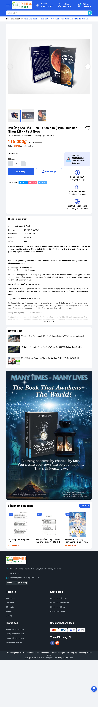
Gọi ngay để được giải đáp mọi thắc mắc (79, 159)
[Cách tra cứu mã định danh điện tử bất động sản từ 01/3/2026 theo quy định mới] (14, 339)
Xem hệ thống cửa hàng (17, 583)
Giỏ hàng (86, 5)
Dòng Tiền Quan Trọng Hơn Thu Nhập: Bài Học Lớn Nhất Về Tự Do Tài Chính (50, 358)
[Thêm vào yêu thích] (87, 128)
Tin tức (9, 612)
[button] (87, 66)
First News (19, 19)
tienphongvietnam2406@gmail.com (24, 578)
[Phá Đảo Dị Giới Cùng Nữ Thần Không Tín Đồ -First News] (77, 524)
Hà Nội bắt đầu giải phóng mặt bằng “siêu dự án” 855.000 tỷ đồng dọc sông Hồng (52, 347)
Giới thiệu (10, 603)
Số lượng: (11, 159)
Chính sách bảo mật (58, 598)
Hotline (47, 5)
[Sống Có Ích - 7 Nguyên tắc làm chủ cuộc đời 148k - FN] (49, 524)
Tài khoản (68, 5)
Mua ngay (20, 172)
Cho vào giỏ (50, 172)
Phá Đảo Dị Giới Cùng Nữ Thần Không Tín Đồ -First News (75, 542)
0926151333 (14, 573)
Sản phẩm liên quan (20, 505)
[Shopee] (57, 643)
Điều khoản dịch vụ (14, 643)
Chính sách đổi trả (57, 607)
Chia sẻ (24, 182)
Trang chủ (10, 19)
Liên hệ (9, 616)
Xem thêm (85, 506)
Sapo (71, 658)
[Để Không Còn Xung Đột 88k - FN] (20, 524)
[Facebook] (52, 643)
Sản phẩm (10, 607)
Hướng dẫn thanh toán (15, 634)
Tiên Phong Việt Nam (49, 658)
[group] (49, 67)
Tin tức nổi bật (15, 331)
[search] (90, 13)
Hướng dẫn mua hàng (15, 630)
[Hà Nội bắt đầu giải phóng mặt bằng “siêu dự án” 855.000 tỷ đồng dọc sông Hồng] (14, 350)
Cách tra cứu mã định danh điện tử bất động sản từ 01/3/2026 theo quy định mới (52, 336)
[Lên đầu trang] (94, 695)
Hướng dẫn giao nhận (15, 638)
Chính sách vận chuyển (59, 603)
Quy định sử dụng (57, 612)
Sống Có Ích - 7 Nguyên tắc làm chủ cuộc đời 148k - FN (48, 541)
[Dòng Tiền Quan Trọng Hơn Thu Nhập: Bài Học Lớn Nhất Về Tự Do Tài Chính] (14, 361)
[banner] (49, 435)
